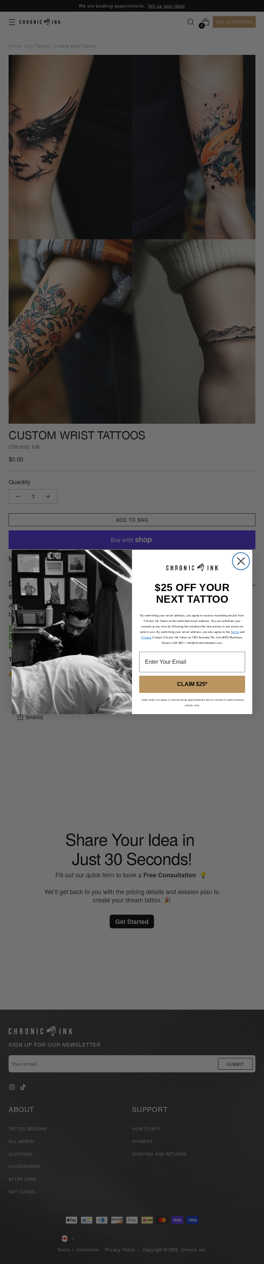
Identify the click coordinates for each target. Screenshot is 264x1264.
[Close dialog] (241, 561)
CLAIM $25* (192, 684)
